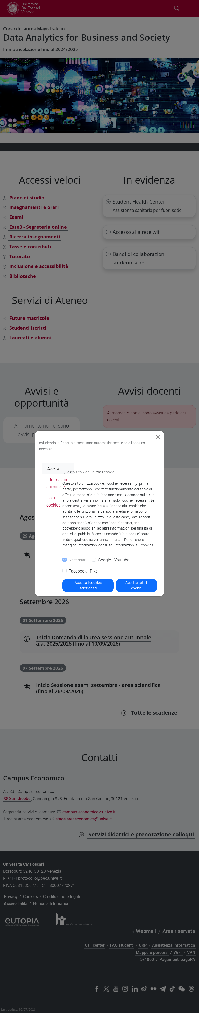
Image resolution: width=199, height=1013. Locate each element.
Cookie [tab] (52, 468)
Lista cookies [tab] (53, 501)
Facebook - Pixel (84, 571)
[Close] (158, 437)
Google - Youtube (113, 560)
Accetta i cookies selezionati (88, 585)
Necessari (78, 560)
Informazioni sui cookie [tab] (57, 483)
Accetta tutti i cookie (136, 585)
